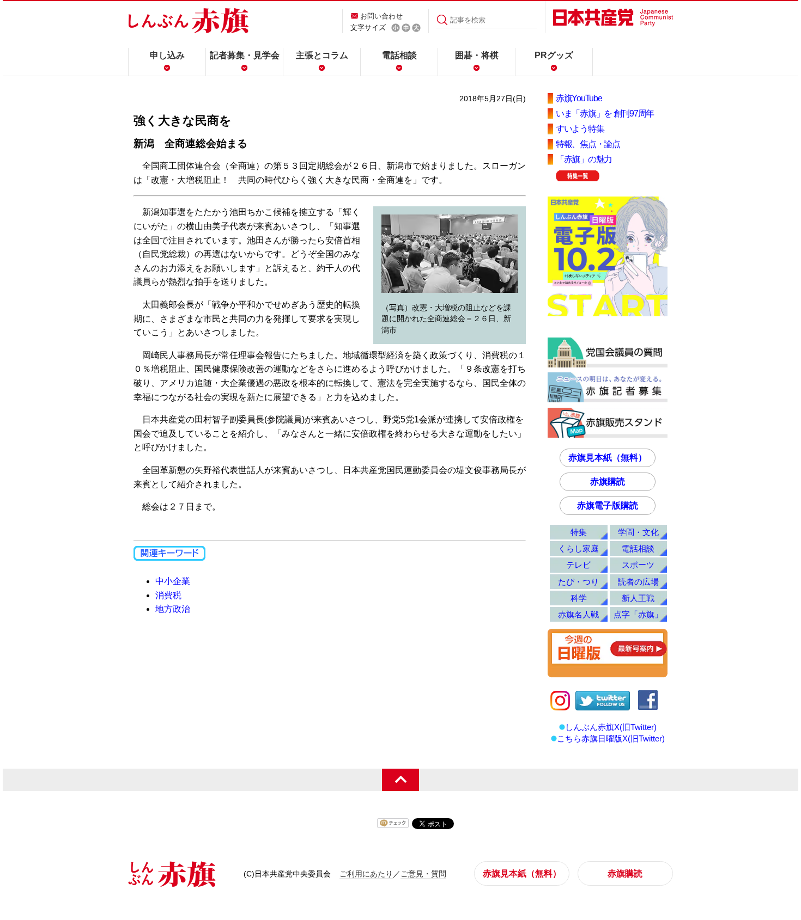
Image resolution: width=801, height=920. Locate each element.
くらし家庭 (578, 548)
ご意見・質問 (423, 873)
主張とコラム (322, 55)
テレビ (578, 564)
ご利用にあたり (366, 873)
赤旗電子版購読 (607, 505)
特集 (579, 532)
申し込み (167, 55)
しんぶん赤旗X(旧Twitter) (611, 727)
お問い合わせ (381, 16)
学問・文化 (638, 532)
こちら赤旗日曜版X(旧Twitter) (611, 738)
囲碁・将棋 (477, 55)
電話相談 (399, 55)
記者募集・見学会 (245, 55)
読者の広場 (638, 581)
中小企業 (172, 581)
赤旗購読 (607, 481)
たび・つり (578, 581)
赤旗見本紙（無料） (607, 457)
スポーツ (638, 564)
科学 (579, 598)
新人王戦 (638, 598)
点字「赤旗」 (638, 614)
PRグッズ (554, 55)
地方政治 (172, 609)
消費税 (168, 595)
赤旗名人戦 (578, 614)
